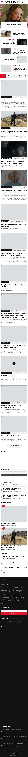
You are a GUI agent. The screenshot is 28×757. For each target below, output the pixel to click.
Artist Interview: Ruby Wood (14, 16)
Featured (11, 21)
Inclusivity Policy (5, 752)
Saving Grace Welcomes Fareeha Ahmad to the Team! (14, 273)
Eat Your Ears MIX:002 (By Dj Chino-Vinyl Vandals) (1, 557)
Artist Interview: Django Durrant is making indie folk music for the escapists (6, 68)
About (24, 752)
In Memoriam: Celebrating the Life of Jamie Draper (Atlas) (22, 59)
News (20, 30)
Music (18, 30)
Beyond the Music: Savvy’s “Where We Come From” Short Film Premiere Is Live (6, 33)
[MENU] (2, 2)
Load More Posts (14, 445)
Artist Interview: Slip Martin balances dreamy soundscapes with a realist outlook (6, 51)
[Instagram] (11, 622)
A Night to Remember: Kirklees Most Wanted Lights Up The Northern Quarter (1, 570)
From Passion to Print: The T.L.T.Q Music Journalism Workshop (14, 393)
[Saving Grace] (12, 2)
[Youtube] (20, 622)
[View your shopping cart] (22, 2)
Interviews (17, 21)
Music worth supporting (1, 563)
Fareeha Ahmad (16, 158)
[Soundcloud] (14, 622)
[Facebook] (7, 622)
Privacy (11, 752)
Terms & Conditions (18, 752)
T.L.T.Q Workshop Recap (14, 364)
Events (7, 310)
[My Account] (20, 2)
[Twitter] (17, 622)
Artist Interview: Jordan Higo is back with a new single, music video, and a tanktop (22, 42)
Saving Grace (15, 26)
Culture (3, 310)
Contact (14, 753)
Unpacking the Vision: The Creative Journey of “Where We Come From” (14, 334)
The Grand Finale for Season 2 (14, 424)
